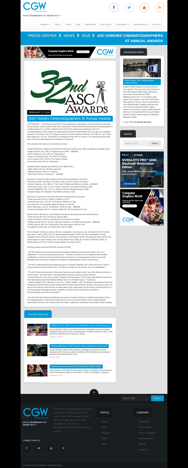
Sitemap (142, 444)
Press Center (43, 35)
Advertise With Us (140, 24)
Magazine (106, 433)
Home (104, 422)
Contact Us (156, 24)
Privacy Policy (145, 427)
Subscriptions (144, 422)
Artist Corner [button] (105, 24)
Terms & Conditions (147, 433)
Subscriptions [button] (121, 24)
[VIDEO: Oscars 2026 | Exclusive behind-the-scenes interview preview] (37, 330)
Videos (68, 24)
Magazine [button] (45, 24)
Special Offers (90, 24)
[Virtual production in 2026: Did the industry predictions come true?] (37, 350)
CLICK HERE (128, 122)
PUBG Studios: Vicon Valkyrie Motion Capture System (139, 82)
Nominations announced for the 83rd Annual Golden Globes (76, 366)
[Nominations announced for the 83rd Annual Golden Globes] (37, 371)
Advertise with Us (146, 438)
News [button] (57, 24)
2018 (86, 35)
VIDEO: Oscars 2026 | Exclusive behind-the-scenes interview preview (80, 325)
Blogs (78, 24)
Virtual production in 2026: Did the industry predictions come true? (79, 346)
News (70, 35)
